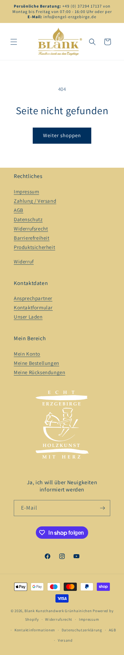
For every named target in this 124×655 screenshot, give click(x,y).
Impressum (26, 191)
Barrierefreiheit (32, 238)
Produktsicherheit (34, 247)
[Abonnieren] (102, 508)
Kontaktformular (33, 307)
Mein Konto (27, 353)
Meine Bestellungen (36, 363)
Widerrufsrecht (31, 228)
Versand (65, 640)
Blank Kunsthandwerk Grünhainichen (58, 610)
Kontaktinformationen (34, 630)
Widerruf (24, 261)
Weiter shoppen (62, 135)
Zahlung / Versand (35, 201)
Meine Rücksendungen (39, 372)
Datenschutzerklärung (82, 630)
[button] (13, 41)
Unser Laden (28, 316)
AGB (18, 210)
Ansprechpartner (33, 298)
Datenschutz (28, 219)
